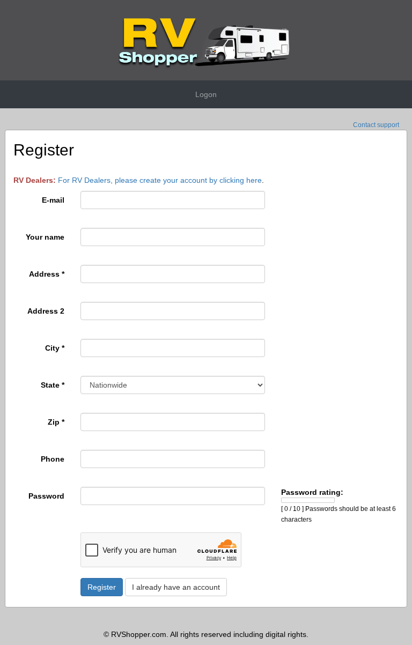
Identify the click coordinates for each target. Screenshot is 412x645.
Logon (206, 94)
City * (54, 348)
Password (46, 496)
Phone (52, 459)
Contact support (376, 125)
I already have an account (176, 587)
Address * (46, 274)
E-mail (53, 200)
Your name (45, 237)
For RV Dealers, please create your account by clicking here (160, 180)
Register (101, 587)
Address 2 (45, 311)
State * (52, 385)
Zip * (56, 422)
